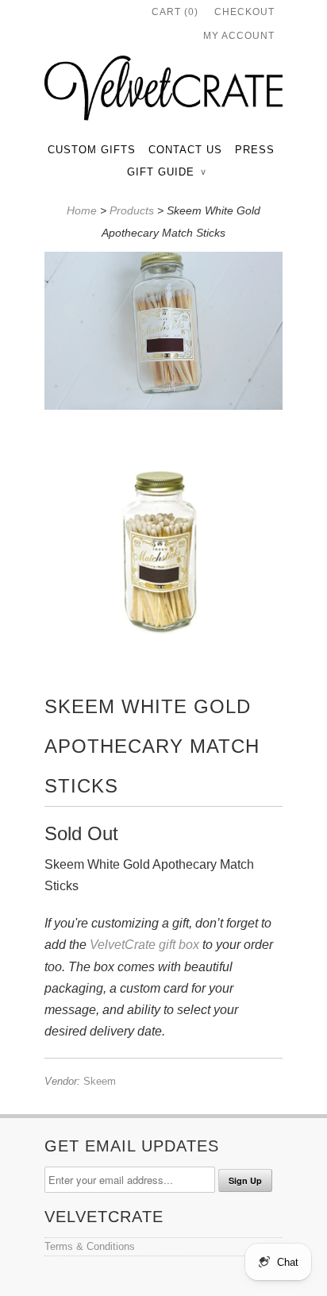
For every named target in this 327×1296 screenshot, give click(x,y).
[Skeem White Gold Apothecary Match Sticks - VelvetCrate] (163, 334)
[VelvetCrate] (163, 91)
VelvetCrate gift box (144, 944)
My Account (239, 35)
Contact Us (185, 150)
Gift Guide (166, 172)
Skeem (99, 1081)
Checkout (244, 11)
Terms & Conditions (89, 1246)
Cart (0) (175, 11)
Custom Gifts (92, 150)
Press (255, 150)
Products (132, 210)
